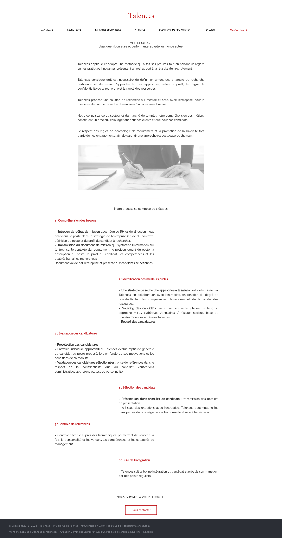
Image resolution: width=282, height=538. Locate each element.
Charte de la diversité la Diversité (121, 531)
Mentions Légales (19, 531)
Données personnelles (44, 531)
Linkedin (148, 531)
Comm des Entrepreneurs (86, 531)
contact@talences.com (24, 4)
